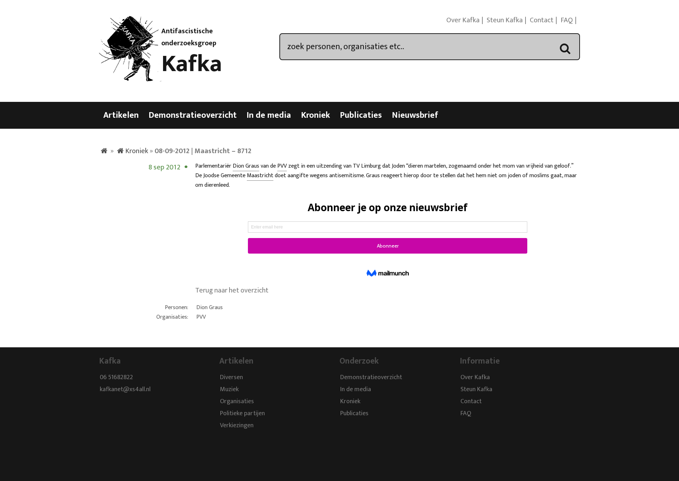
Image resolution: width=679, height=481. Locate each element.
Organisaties (237, 401)
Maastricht (260, 175)
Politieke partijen (242, 413)
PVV (282, 166)
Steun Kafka (505, 20)
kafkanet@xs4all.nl (125, 389)
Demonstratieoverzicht (193, 115)
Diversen (231, 377)
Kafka (191, 64)
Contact (541, 20)
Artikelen (121, 115)
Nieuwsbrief (415, 115)
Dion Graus (246, 166)
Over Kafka (463, 20)
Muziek (229, 389)
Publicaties (361, 115)
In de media (268, 115)
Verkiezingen (237, 426)
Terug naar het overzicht (231, 290)
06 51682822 (116, 377)
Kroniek (315, 115)
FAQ (567, 20)
